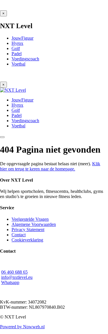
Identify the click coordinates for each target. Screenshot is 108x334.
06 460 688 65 (14, 272)
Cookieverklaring (27, 239)
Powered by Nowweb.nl (22, 326)
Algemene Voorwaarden (34, 224)
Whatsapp (10, 282)
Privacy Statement (28, 229)
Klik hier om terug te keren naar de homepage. (50, 166)
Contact (19, 234)
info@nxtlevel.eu (17, 277)
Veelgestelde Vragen (30, 219)
